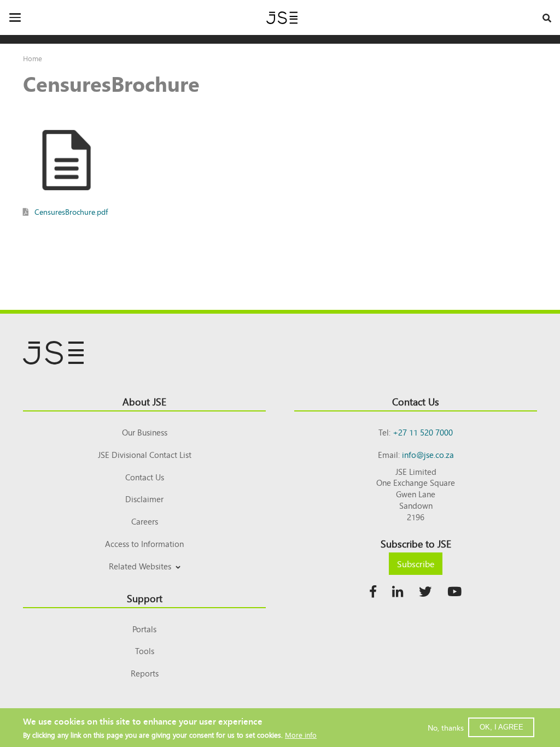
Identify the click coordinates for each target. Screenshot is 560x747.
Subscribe (415, 563)
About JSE (144, 401)
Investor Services (144, 579)
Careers (144, 521)
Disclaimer (144, 498)
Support (144, 598)
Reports (145, 673)
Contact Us (144, 476)
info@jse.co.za (428, 454)
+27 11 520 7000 (423, 432)
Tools (144, 650)
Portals (144, 628)
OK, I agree (501, 727)
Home (32, 58)
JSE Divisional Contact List (144, 454)
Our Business (144, 432)
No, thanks (446, 727)
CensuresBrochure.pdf (71, 211)
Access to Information (144, 543)
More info (301, 735)
